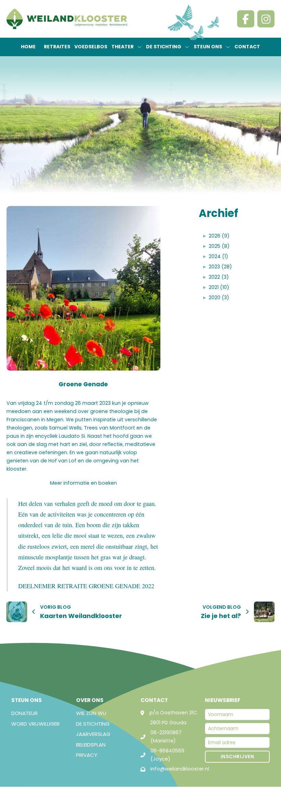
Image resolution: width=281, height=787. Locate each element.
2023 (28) (220, 266)
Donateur (24, 713)
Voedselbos (90, 46)
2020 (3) (219, 297)
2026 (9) (219, 235)
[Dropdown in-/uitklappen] (139, 47)
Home (28, 46)
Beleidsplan (91, 744)
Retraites (57, 46)
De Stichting (93, 723)
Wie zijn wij (91, 713)
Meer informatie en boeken (83, 483)
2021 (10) (219, 287)
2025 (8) (219, 246)
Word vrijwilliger (35, 723)
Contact (247, 46)
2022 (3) (219, 277)
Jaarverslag (93, 734)
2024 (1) (218, 256)
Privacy (86, 755)
